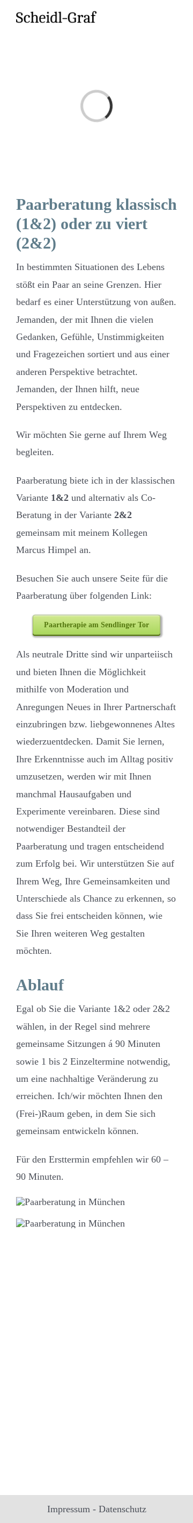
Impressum (68, 1509)
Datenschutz (122, 1509)
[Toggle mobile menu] (172, 17)
